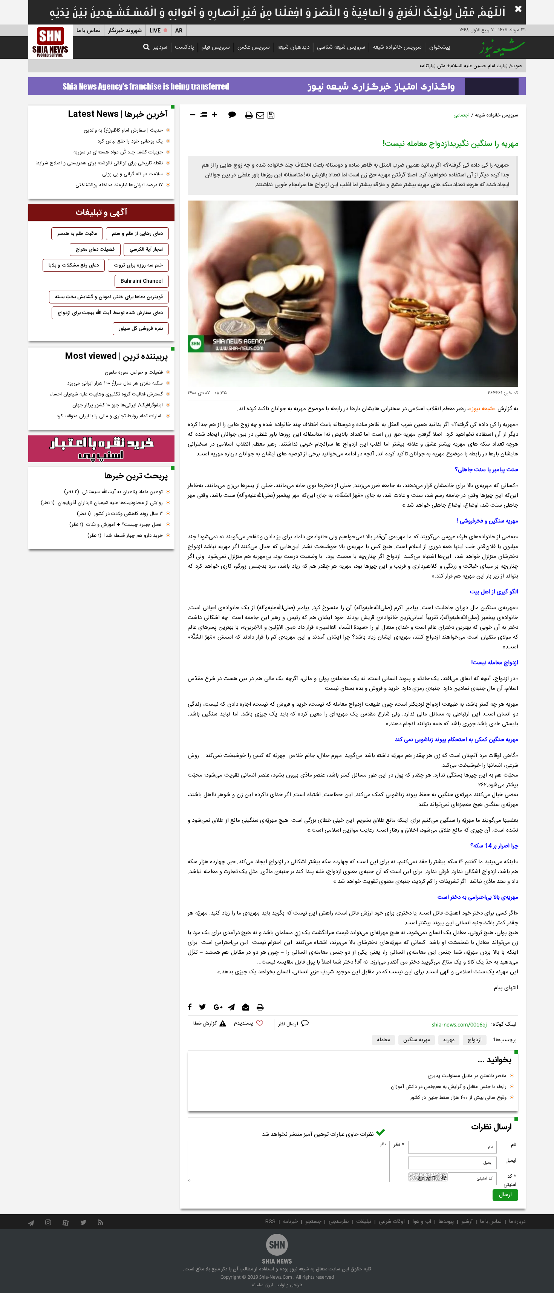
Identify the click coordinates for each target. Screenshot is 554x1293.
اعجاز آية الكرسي (146, 249)
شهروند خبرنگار (125, 30)
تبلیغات (363, 1221)
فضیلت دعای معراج (95, 249)
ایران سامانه (262, 1285)
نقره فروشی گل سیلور (141, 329)
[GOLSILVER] (101, 449)
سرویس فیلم (216, 47)
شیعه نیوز (482, 409)
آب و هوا (421, 1221)
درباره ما (517, 1221)
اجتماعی (461, 115)
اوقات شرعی (392, 1221)
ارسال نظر (289, 1024)
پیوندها (446, 1221)
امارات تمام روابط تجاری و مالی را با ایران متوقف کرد (110, 416)
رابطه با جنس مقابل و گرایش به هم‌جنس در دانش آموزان (449, 1087)
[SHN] (50, 42)
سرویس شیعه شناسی (341, 47)
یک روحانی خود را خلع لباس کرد (130, 141)
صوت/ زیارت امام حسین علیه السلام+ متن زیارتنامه (470, 66)
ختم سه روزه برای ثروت (138, 265)
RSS (270, 1221)
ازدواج (475, 1040)
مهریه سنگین (416, 1040)
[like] (252, 1024)
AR (178, 31)
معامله (383, 1040)
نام (513, 1145)
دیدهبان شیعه (293, 47)
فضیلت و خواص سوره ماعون (134, 372)
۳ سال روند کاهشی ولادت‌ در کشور (120, 514)
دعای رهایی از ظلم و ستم (137, 234)
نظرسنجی (339, 1221)
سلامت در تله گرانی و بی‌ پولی (132, 174)
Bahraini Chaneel (142, 281)
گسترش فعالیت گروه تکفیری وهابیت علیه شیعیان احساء (106, 394)
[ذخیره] (271, 115)
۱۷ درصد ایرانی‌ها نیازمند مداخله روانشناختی (119, 185)
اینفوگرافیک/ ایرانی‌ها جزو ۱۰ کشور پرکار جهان (117, 405)
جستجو (313, 1221)
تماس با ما (88, 30)
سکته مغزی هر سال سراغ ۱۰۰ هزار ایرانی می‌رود (115, 383)
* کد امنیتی (509, 1180)
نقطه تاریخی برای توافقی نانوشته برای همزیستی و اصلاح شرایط (99, 163)
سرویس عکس (253, 47)
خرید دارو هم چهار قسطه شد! (125, 536)
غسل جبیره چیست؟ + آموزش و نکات (116, 525)
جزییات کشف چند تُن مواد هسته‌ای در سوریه (118, 152)
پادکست (184, 47)
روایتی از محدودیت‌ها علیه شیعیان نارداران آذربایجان (102, 503)
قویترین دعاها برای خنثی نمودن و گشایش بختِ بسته (109, 297)
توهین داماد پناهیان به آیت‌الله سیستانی (113, 492)
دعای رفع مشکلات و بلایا (74, 265)
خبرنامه (290, 1221)
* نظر (398, 1145)
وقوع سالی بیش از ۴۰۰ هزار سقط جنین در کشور (458, 1098)
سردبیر (160, 47)
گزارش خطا (205, 1023)
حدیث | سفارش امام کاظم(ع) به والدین (123, 130)
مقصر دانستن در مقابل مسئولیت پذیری (467, 1076)
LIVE (155, 31)
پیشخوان (439, 47)
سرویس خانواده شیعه (397, 47)
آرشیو (467, 1221)
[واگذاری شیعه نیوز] (277, 84)
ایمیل (510, 1161)
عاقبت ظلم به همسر (77, 234)
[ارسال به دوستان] (260, 115)
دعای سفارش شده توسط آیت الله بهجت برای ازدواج (110, 313)
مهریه (449, 1040)
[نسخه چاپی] (249, 115)
